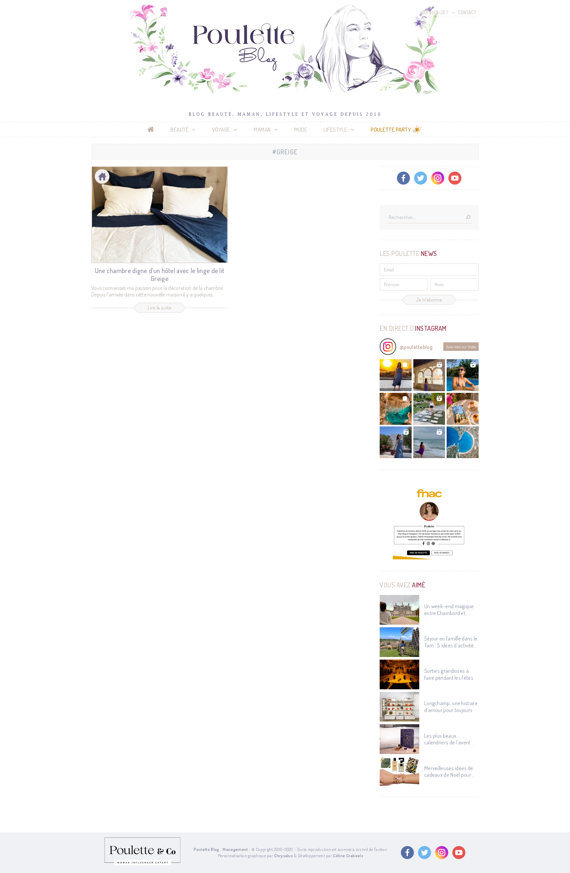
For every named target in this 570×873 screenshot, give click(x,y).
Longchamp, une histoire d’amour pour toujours (451, 706)
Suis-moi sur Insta (461, 346)
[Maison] (102, 176)
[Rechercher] (468, 217)
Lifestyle (335, 129)
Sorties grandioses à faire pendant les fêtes (448, 674)
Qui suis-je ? (435, 12)
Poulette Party (391, 129)
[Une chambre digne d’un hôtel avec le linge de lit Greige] (159, 214)
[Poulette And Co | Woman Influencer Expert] (142, 863)
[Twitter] (420, 178)
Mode (300, 129)
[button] (396, 375)
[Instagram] (437, 178)
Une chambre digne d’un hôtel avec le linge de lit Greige (160, 274)
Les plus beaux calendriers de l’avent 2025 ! (447, 739)
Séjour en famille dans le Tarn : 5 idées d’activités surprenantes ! (451, 642)
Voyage (221, 129)
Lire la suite (160, 307)
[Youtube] (454, 178)
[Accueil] (150, 130)
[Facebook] (403, 178)
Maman (262, 129)
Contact (467, 12)
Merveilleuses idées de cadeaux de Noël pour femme (448, 771)
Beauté (179, 129)
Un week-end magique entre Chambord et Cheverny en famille (449, 609)
